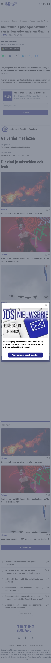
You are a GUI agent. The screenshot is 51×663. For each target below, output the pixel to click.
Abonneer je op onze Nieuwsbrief (25, 355)
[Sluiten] (46, 305)
